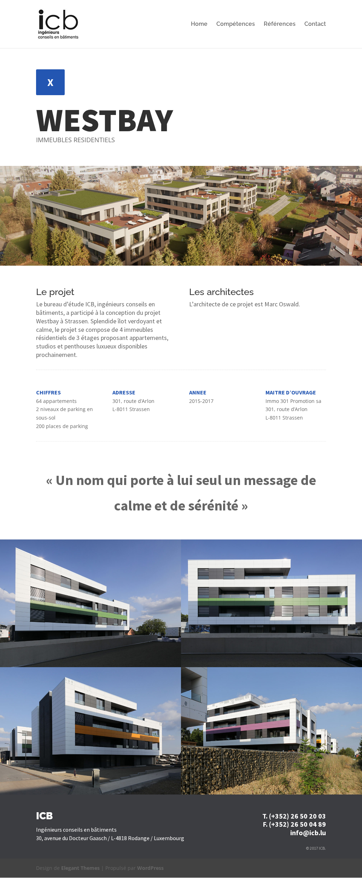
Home (199, 24)
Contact (315, 24)
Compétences (235, 24)
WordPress (150, 868)
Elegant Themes (80, 868)
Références (280, 24)
